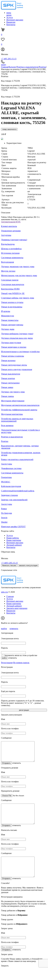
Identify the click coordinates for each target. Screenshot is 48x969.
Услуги (9, 17)
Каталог (12, 67)
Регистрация (7, 662)
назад (3, 64)
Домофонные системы (11, 468)
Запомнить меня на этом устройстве (20, 655)
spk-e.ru (4, 592)
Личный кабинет (14, 545)
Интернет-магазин (14, 20)
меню (8, 14)
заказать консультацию (28, 565)
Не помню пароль (21, 662)
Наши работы (12, 538)
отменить (14, 628)
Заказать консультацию (16, 608)
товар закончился (9, 129)
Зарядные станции (9, 495)
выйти (4, 628)
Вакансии (10, 22)
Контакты (10, 24)
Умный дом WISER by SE (13, 293)
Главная (4, 67)
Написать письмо (9, 565)
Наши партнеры (13, 540)
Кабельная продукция (11, 486)
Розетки (42, 67)
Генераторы (6, 477)
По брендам (6, 513)
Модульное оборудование (12, 401)
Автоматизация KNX (11, 222)
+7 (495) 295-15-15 (9, 563)
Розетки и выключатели (27, 67)
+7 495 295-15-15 (8, 59)
